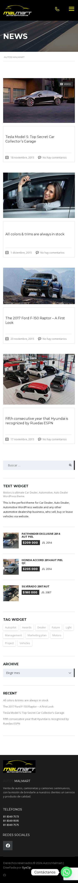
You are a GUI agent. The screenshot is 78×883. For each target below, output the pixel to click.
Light (69, 627)
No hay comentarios (55, 157)
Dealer (41, 627)
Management (13, 635)
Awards (27, 627)
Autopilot (10, 627)
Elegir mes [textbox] (13, 673)
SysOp (26, 867)
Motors (56, 635)
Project (9, 643)
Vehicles (25, 643)
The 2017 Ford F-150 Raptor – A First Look (28, 706)
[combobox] (39, 673)
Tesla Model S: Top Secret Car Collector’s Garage (33, 713)
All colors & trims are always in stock (25, 700)
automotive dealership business (23, 512)
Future (56, 627)
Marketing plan (37, 635)
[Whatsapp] (66, 872)
